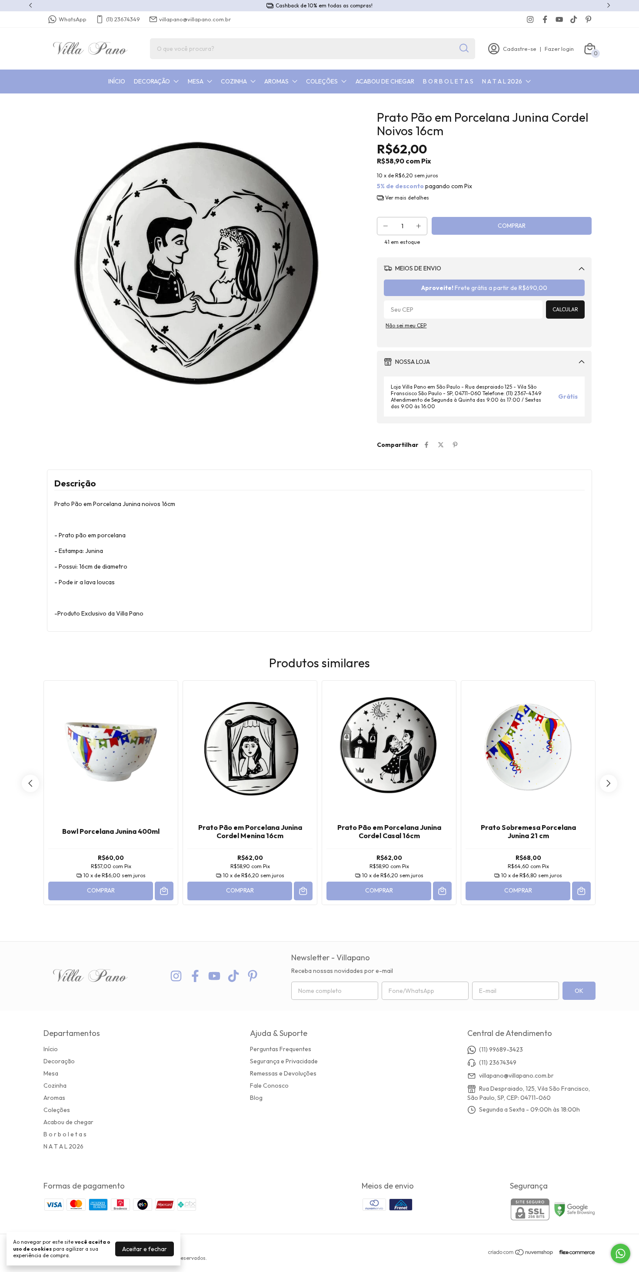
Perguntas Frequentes (280, 1049)
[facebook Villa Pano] (545, 19)
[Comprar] (164, 891)
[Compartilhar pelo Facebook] (426, 444)
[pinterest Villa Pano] (588, 19)
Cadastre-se (519, 48)
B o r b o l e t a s (448, 81)
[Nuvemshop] (521, 1254)
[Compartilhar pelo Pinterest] (455, 444)
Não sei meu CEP (406, 325)
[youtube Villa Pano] (559, 19)
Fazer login (559, 48)
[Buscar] (463, 48)
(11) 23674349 (123, 19)
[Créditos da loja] (575, 1252)
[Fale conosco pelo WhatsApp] (620, 1253)
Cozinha (234, 81)
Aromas (276, 81)
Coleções (322, 81)
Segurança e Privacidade (284, 1061)
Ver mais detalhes (406, 197)
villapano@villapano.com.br (195, 19)
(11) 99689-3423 (501, 1049)
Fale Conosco (269, 1085)
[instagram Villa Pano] (530, 19)
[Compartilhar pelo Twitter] (440, 444)
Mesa (195, 81)
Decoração (152, 81)
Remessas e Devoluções (283, 1073)
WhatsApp (73, 19)
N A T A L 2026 (502, 81)
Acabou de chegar (385, 81)
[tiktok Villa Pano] (573, 19)
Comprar (101, 890)
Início (116, 81)
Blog (256, 1098)
